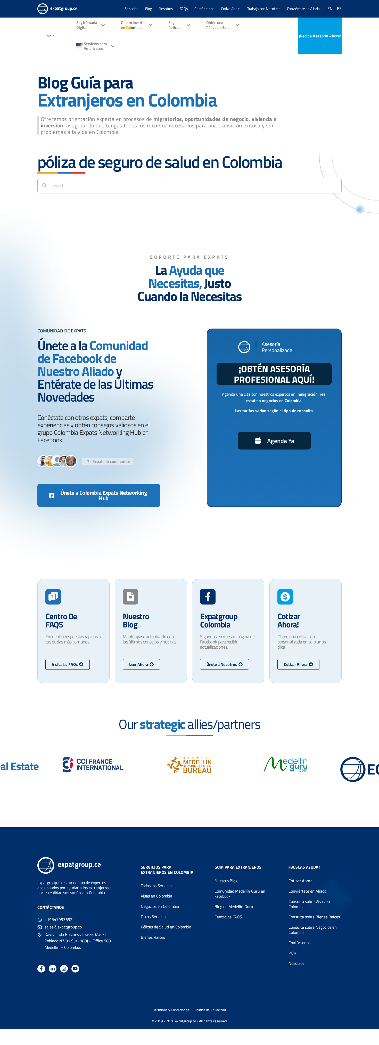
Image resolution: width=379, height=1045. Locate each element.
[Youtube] (75, 969)
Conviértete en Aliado (303, 9)
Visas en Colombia (156, 896)
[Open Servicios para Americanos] (113, 46)
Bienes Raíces (153, 937)
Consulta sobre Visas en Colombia (309, 904)
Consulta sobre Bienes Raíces (314, 916)
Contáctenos (299, 942)
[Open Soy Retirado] (188, 25)
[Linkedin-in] (52, 969)
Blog (148, 9)
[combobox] (189, 185)
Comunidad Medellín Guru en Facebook (240, 893)
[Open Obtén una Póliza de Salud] (237, 25)
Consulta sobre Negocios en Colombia (313, 930)
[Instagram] (64, 969)
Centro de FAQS (228, 916)
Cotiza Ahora (231, 9)
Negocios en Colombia (160, 906)
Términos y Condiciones (171, 1010)
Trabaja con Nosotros (263, 9)
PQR (292, 953)
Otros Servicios (154, 916)
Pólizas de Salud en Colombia (166, 926)
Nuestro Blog (226, 880)
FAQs (184, 9)
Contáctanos (204, 9)
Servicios (131, 9)
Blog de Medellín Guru (234, 906)
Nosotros (166, 9)
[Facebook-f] (41, 969)
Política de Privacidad (210, 1010)
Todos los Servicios (157, 885)
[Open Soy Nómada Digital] (103, 25)
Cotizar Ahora (300, 880)
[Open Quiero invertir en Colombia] (150, 25)
